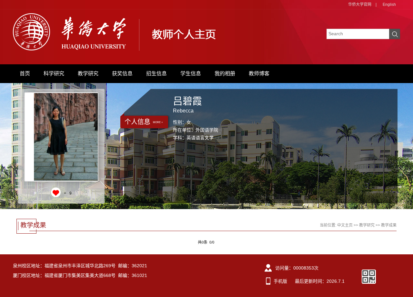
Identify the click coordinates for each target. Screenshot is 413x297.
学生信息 (190, 73)
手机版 (280, 281)
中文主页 (345, 225)
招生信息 (156, 73)
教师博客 (259, 73)
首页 (25, 73)
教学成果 (389, 225)
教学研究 (88, 73)
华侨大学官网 (359, 4)
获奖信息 (122, 73)
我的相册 (225, 73)
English (389, 4)
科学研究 (54, 73)
